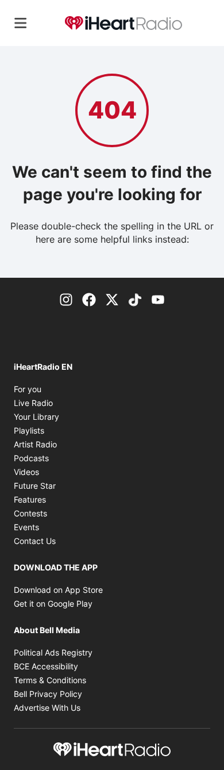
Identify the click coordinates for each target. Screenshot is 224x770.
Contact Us (35, 541)
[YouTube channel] (158, 298)
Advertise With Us (47, 707)
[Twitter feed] (112, 298)
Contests (30, 513)
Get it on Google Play (53, 603)
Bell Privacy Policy (48, 694)
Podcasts (31, 458)
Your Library (36, 417)
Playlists (29, 430)
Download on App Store (58, 590)
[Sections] (20, 23)
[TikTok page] (135, 298)
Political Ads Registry (53, 652)
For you (27, 389)
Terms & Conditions (50, 680)
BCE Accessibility (46, 666)
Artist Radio (35, 444)
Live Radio (33, 403)
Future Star (35, 486)
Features (30, 499)
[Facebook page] (89, 298)
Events (26, 527)
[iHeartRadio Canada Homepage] (123, 23)
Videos (26, 472)
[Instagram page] (66, 298)
